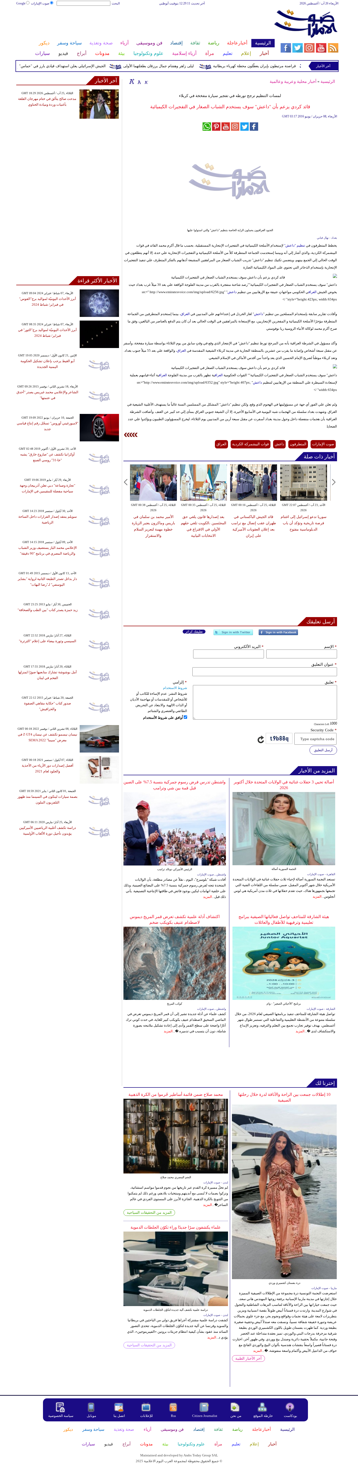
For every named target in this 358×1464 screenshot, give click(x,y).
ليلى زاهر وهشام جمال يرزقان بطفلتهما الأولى (181, 66)
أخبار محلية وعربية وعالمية (293, 81)
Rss (174, 1416)
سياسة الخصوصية (60, 1416)
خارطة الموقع (263, 1416)
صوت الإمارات (40, 3)
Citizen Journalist (204, 1416)
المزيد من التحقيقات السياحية (149, 1213)
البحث (116, 3)
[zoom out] (146, 81)
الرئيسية (328, 81)
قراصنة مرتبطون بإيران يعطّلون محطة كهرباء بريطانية (277, 66)
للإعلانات (146, 1416)
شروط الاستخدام (175, 688)
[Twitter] (233, 634)
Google (20, 3)
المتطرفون (298, 444)
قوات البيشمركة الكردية (250, 444)
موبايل (92, 1416)
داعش (232, 292)
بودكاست (290, 1416)
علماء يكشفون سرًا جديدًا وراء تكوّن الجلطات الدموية (176, 1227)
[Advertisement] (145, 23)
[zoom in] (131, 81)
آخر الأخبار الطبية (248, 1358)
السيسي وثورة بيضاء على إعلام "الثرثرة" (47, 641)
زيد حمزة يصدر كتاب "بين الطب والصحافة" (48, 610)
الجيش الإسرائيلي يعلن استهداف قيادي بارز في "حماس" (85, 66)
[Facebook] (278, 634)
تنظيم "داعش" (294, 245)
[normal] (138, 81)
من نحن (235, 1416)
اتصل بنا (119, 1416)
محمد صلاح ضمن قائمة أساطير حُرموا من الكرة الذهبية (175, 1094)
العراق (312, 292)
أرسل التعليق (323, 750)
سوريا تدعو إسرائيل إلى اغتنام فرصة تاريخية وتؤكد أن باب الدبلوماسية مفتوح (253, 523)
